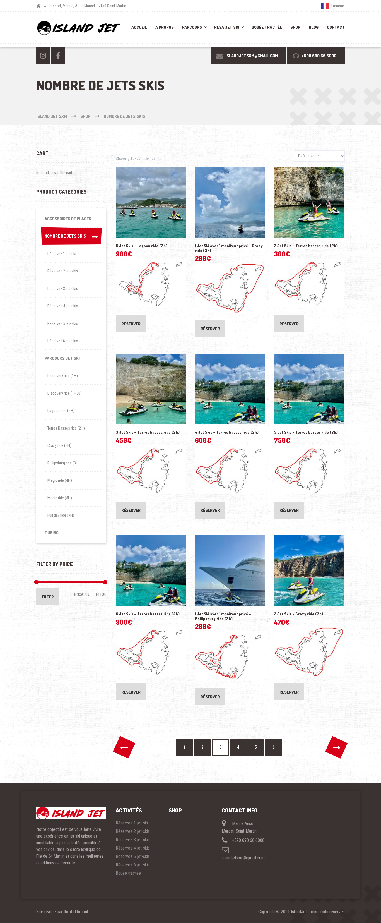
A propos (164, 27)
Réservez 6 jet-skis (62, 340)
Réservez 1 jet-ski (61, 253)
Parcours (192, 27)
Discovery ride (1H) (62, 375)
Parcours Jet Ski (62, 358)
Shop (295, 27)
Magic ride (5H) (59, 497)
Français (338, 6)
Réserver (131, 324)
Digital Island (76, 911)
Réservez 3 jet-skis (62, 288)
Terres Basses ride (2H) (66, 428)
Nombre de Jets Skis (65, 236)
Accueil (139, 27)
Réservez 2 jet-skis (62, 271)
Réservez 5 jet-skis (62, 323)
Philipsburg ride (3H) (63, 463)
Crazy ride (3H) (59, 445)
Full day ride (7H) (60, 515)
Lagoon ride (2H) (60, 410)
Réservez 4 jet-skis (62, 305)
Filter (48, 596)
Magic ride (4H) (59, 480)
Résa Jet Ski (226, 27)
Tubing (52, 532)
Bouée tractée (267, 27)
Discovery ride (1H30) (64, 393)
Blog (314, 27)
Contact (336, 27)
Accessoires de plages (68, 218)
